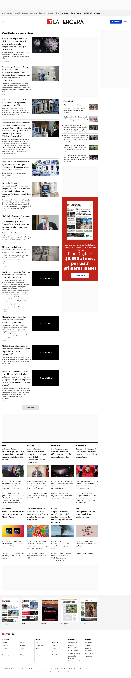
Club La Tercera (75, 13)
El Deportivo (42, 13)
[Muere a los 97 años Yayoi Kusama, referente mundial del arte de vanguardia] (38, 531)
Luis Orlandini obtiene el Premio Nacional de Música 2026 (36, 555)
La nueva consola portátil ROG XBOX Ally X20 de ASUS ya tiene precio (13, 555)
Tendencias (55, 446)
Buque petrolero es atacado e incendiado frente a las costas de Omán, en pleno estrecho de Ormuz (62, 517)
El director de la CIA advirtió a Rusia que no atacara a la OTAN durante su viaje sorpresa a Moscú (62, 556)
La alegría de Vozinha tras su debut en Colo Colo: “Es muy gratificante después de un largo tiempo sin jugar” (75, 148)
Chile (4, 446)
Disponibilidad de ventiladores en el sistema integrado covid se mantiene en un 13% (16, 102)
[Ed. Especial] (69, 622)
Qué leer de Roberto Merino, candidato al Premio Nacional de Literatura (86, 543)
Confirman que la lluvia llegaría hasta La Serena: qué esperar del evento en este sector (61, 496)
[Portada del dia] (80, 239)
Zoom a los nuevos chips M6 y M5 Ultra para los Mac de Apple (13, 514)
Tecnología (33, 13)
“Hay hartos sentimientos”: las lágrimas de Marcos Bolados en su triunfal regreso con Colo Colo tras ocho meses (87, 484)
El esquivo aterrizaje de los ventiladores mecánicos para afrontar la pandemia (14, 320)
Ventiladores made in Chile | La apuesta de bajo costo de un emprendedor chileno (16, 274)
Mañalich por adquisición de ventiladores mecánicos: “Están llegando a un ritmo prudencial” (16, 350)
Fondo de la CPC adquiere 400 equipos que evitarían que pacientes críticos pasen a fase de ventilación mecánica (15, 166)
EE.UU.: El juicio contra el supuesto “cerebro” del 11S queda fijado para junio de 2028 (61, 544)
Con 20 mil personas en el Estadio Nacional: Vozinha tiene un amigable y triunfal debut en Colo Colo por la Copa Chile (76, 158)
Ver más (30, 407)
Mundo (50, 13)
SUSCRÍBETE (80, 275)
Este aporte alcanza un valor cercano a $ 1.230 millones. (14, 174)
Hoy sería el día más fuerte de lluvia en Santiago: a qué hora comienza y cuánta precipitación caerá (62, 484)
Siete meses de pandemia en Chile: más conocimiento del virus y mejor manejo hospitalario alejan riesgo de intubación (15, 44)
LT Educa (97, 13)
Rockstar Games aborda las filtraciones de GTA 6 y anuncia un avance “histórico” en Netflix (13, 544)
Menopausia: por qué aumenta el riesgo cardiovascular (85, 514)
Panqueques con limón (84, 553)
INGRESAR (126, 22)
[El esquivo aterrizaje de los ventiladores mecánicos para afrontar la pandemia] (45, 323)
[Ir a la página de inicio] (65, 21)
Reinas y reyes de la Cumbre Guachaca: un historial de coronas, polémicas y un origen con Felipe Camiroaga (38, 544)
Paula (78, 509)
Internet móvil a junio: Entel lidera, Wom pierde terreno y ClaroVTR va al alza (37, 495)
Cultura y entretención (36, 509)
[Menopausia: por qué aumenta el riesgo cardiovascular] (87, 531)
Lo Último (65, 13)
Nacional (17, 13)
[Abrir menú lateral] (3, 21)
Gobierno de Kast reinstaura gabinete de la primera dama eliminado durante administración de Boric (13, 454)
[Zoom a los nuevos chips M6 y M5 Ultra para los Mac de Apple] (13, 531)
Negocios (25, 13)
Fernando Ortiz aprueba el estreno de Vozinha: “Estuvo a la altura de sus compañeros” (87, 453)
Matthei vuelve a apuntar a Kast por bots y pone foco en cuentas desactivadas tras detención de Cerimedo (12, 484)
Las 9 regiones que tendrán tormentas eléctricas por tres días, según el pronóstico (61, 453)
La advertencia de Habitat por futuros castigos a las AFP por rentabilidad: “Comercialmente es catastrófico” (36, 455)
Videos (57, 13)
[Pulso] (30, 622)
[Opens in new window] (49, 622)
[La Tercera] (10, 623)
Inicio (3, 13)
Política (9, 13)
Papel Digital (87, 13)
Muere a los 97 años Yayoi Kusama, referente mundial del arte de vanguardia (37, 516)
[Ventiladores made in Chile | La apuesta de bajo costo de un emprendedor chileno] (45, 278)
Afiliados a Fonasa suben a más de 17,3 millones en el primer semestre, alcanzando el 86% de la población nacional (38, 484)
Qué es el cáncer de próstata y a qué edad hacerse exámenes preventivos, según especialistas (76, 119)
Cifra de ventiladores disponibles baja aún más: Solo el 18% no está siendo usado (15, 250)
